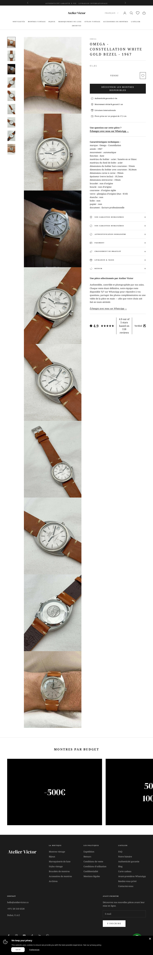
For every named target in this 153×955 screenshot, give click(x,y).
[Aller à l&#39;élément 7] (11, 122)
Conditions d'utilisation (95, 866)
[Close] (150, 938)
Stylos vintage (56, 866)
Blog (120, 866)
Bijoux (52, 856)
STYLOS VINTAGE (92, 22)
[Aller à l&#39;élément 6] (11, 109)
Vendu (114, 75)
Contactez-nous (125, 886)
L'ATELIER (135, 22)
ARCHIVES (76, 26)
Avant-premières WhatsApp (132, 876)
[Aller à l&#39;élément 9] (11, 149)
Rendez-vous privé (127, 881)
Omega (93, 39)
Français (110, 13)
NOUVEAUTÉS (19, 22)
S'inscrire (114, 923)
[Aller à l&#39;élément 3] (11, 69)
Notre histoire (125, 856)
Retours (87, 856)
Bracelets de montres (59, 871)
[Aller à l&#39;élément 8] (11, 135)
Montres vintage (57, 851)
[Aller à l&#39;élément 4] (11, 82)
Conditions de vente (93, 861)
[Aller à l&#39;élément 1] (11, 42)
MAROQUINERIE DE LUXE (70, 22)
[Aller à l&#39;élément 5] (11, 95)
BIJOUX (52, 22)
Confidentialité (91, 871)
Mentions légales (92, 876)
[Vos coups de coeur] (137, 13)
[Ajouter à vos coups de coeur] (143, 75)
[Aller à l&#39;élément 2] (11, 55)
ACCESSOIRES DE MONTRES (115, 22)
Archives (53, 881)
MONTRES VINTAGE (37, 22)
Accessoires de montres (60, 876)
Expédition (89, 851)
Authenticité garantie (128, 861)
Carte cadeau (124, 871)
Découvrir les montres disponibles (117, 89)
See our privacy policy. (92, 945)
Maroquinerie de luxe (59, 861)
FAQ (120, 851)
